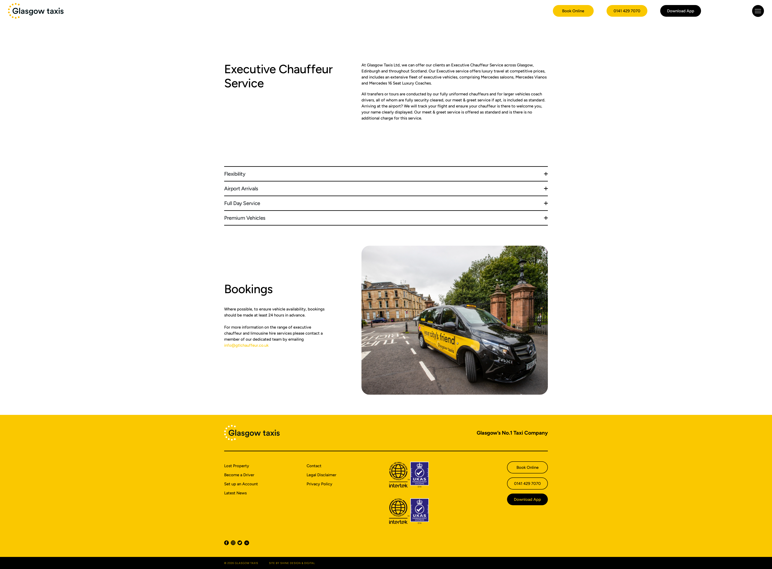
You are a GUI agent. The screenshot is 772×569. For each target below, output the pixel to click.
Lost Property (236, 465)
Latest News (235, 493)
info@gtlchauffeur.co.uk (246, 345)
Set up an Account (241, 483)
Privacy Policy (319, 483)
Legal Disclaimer (321, 474)
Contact (314, 465)
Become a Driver (239, 474)
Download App (680, 10)
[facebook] (227, 542)
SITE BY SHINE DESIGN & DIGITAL (292, 562)
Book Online (573, 10)
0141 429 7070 (627, 10)
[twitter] (240, 542)
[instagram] (234, 542)
